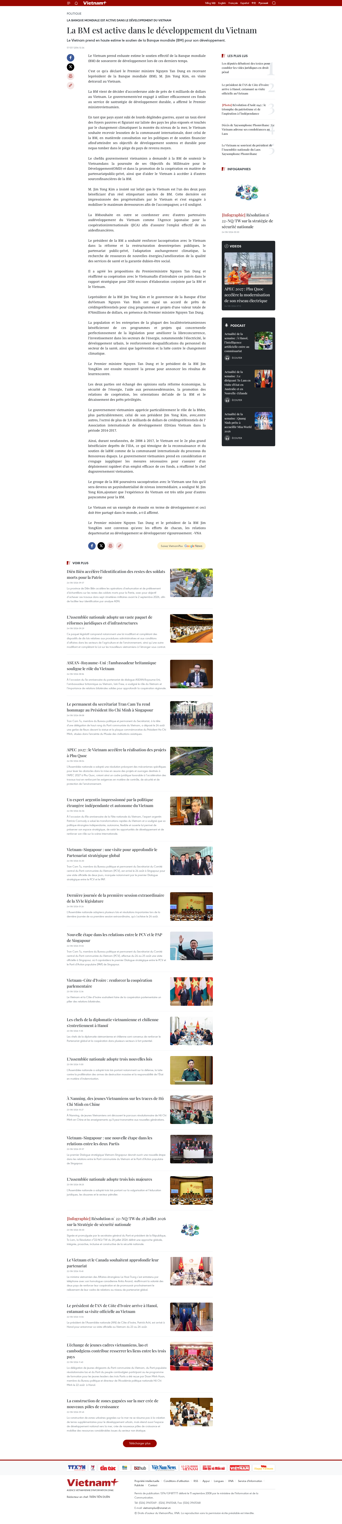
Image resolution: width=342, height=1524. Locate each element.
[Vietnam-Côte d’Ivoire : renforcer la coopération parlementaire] (191, 991)
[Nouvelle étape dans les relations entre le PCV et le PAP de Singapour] (191, 946)
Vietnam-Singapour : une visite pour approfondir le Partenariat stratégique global (112, 852)
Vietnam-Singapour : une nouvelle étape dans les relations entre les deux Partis (109, 1140)
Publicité (139, 1485)
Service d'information (250, 1481)
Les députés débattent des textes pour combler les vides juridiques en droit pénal (246, 68)
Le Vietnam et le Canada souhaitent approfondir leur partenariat (113, 1262)
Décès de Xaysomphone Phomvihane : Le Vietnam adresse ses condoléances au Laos (248, 129)
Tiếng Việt (210, 3)
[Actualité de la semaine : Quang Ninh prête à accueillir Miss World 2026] (264, 421)
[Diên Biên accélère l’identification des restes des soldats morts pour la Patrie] (191, 582)
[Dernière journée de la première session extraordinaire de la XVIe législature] (191, 906)
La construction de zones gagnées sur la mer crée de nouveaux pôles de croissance (112, 1403)
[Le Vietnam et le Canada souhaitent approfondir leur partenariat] (191, 1271)
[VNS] (164, 1468)
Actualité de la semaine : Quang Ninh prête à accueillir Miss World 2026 (238, 422)
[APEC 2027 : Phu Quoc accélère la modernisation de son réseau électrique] (248, 268)
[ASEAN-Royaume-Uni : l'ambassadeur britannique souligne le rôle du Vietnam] (191, 674)
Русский (263, 3)
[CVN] (189, 1468)
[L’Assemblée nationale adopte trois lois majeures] (191, 1190)
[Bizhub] (140, 1468)
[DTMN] (214, 1468)
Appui (206, 1481)
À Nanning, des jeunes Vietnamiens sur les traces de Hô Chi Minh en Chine (115, 1101)
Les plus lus (237, 56)
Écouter (237, 357)
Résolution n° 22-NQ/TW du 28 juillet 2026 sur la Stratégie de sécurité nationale (116, 1221)
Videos (235, 246)
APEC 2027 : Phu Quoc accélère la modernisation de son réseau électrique (247, 294)
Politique (74, 14)
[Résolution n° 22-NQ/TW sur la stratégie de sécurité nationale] (248, 192)
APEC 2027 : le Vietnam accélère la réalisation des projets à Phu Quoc (116, 752)
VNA (231, 1481)
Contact (152, 1485)
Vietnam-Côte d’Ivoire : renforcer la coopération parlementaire (109, 983)
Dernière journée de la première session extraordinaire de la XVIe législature (115, 898)
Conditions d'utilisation (176, 1481)
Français (233, 3)
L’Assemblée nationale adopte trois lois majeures (109, 1179)
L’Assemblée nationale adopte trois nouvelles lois (109, 1059)
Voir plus (80, 563)
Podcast (237, 325)
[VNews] (93, 1468)
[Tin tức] (108, 1468)
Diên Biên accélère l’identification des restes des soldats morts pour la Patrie (116, 574)
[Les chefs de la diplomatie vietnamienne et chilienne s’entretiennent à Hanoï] (191, 1031)
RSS (196, 1481)
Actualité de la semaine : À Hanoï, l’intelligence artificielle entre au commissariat (236, 342)
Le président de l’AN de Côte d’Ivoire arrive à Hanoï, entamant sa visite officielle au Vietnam (112, 1308)
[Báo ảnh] (239, 1468)
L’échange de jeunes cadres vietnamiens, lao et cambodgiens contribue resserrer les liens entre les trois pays (116, 1350)
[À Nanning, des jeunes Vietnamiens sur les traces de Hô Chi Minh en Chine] (191, 1109)
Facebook (70, 58)
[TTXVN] (76, 1468)
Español (244, 3)
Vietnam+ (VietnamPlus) (95, 3)
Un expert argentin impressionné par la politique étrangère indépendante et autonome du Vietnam (110, 802)
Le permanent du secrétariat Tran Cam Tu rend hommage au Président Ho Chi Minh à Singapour (110, 707)
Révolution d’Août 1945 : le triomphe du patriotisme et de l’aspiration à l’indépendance (244, 109)
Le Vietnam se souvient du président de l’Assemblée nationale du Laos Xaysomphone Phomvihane (247, 149)
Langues (219, 1481)
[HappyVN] (263, 1468)
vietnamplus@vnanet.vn (157, 1508)
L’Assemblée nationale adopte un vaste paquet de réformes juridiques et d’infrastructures (109, 620)
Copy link (70, 85)
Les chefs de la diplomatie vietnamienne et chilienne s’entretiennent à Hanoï (113, 1022)
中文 (254, 3)
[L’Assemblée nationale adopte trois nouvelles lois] (191, 1070)
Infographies (239, 169)
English (222, 3)
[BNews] (125, 1468)
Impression (70, 76)
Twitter (70, 67)
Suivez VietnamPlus (172, 546)
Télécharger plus (140, 1443)
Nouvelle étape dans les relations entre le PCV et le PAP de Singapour (114, 937)
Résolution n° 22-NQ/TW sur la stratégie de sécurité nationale (247, 220)
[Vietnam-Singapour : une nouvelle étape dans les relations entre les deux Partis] (191, 1149)
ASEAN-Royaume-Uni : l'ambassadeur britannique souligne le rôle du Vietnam (111, 665)
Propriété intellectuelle (146, 1481)
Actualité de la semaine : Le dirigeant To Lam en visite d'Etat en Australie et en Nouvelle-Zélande (237, 382)
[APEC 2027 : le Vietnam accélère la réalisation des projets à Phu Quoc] (191, 761)
